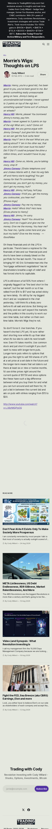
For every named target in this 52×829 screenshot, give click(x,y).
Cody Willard (18, 73)
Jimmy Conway (11, 168)
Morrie (7, 85)
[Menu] (48, 44)
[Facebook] (28, 809)
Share (43, 74)
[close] (49, 20)
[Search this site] (43, 44)
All (4, 55)
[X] (23, 809)
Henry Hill (8, 114)
